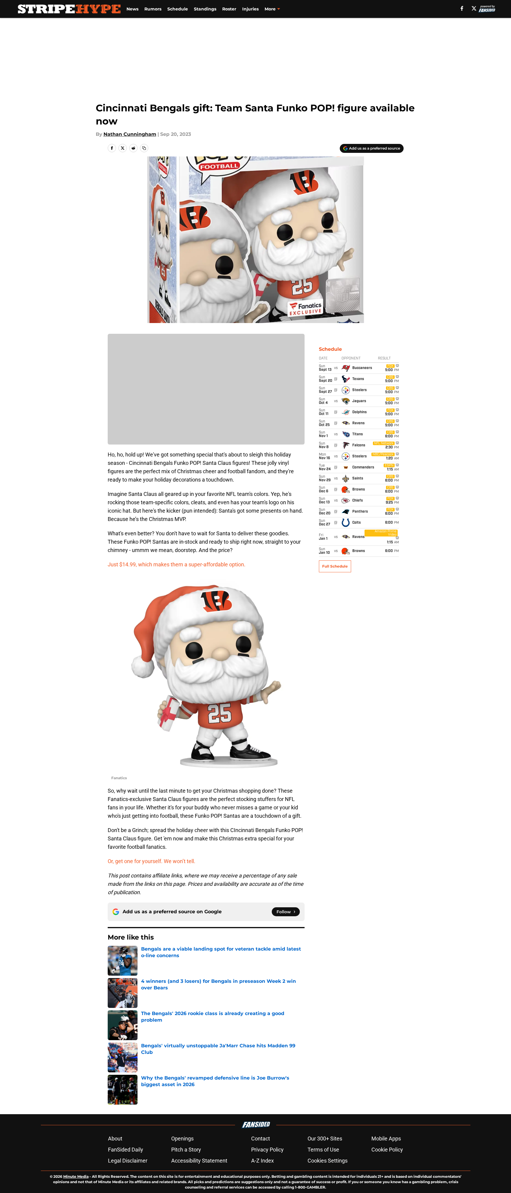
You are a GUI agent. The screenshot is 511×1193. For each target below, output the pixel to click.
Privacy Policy (267, 1149)
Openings (182, 1138)
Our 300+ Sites (325, 1138)
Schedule (177, 9)
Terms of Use (323, 1149)
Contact (260, 1138)
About (115, 1138)
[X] (474, 8)
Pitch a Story (186, 1149)
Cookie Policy (387, 1149)
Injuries (250, 9)
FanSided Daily (125, 1149)
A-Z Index (262, 1160)
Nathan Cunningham (130, 134)
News (132, 9)
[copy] (144, 148)
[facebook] (462, 8)
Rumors (152, 9)
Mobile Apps (386, 1138)
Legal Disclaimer (127, 1160)
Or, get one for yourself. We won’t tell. (151, 861)
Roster (229, 9)
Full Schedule (335, 566)
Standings (205, 9)
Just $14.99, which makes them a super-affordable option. (177, 564)
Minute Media (76, 1176)
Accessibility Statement (199, 1160)
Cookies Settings (328, 1160)
